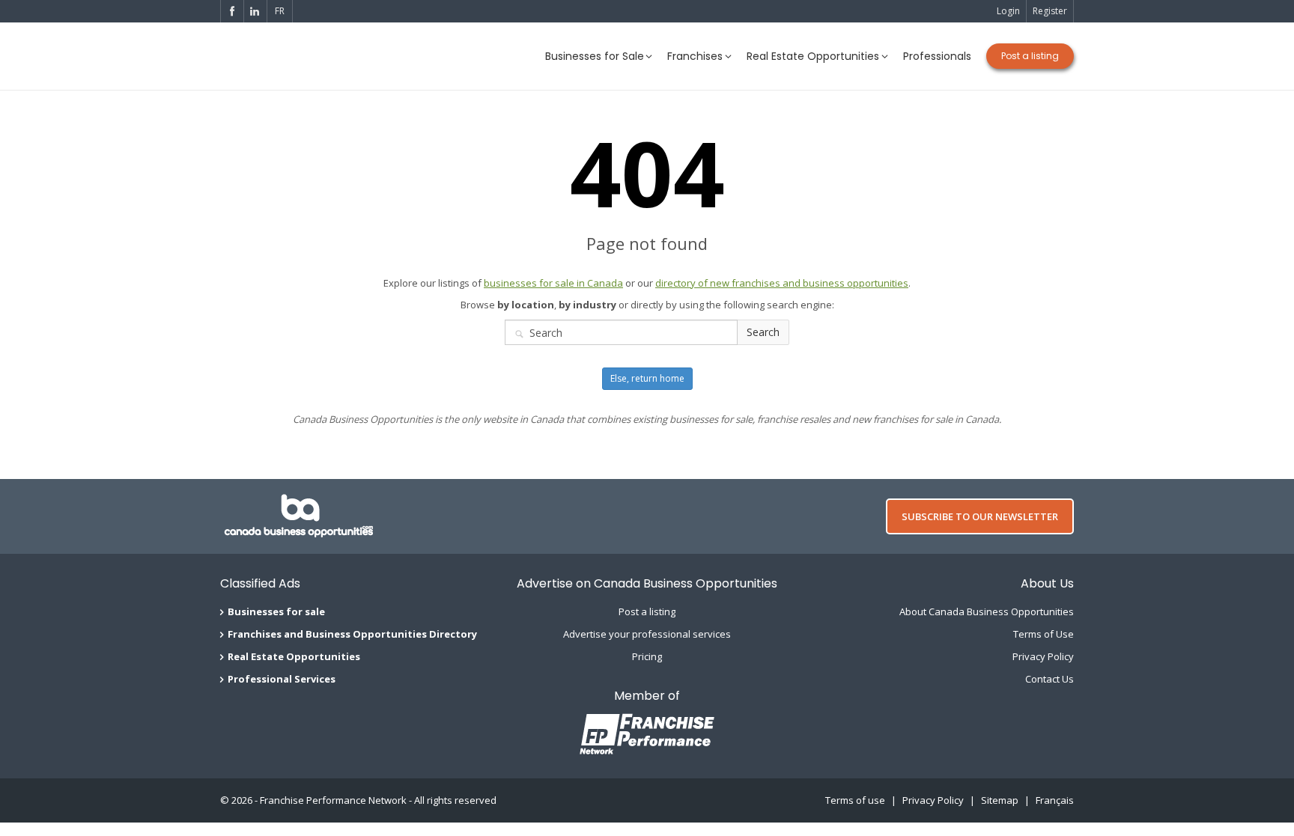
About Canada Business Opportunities (986, 611)
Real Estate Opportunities (813, 56)
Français (1055, 800)
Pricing (647, 656)
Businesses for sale (276, 611)
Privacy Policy (1043, 656)
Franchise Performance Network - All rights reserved (378, 800)
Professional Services (281, 679)
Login (1008, 10)
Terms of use (855, 800)
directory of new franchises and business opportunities (781, 283)
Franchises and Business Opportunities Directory (352, 634)
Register (1050, 10)
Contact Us (1049, 679)
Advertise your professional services (647, 634)
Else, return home (647, 378)
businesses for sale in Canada (553, 283)
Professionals (937, 56)
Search (763, 332)
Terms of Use (1043, 634)
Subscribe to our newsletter (980, 516)
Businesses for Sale (594, 56)
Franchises (695, 56)
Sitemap (999, 800)
